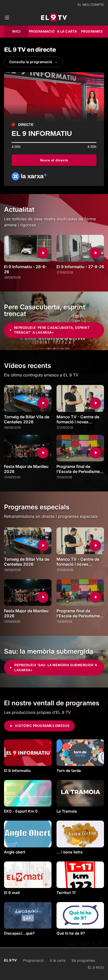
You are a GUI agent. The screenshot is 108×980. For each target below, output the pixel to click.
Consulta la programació (33, 62)
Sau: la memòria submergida (48, 651)
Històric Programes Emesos (42, 726)
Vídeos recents (27, 365)
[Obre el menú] (7, 18)
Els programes (83, 960)
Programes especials (36, 507)
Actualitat (19, 209)
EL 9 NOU (96, 967)
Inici (16, 31)
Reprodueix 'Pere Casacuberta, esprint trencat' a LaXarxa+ (52, 330)
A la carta (67, 31)
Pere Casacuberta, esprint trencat (44, 310)
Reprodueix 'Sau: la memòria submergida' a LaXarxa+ (55, 667)
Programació (42, 31)
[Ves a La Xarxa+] (29, 176)
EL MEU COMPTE (91, 5)
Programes (92, 31)
